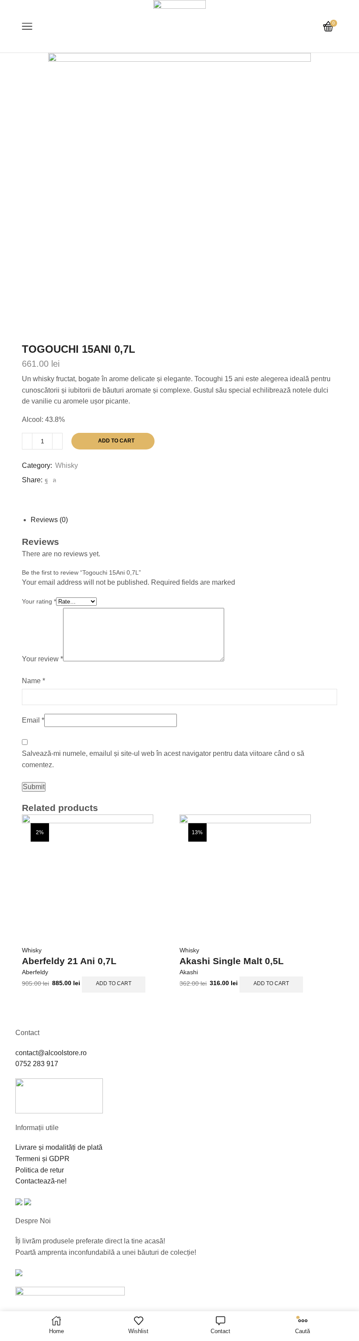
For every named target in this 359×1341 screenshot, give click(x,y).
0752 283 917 (36, 1063)
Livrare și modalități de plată (58, 1147)
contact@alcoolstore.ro (51, 1053)
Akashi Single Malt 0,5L (232, 961)
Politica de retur (39, 1170)
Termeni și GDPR (42, 1158)
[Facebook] (46, 480)
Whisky (66, 465)
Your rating (39, 601)
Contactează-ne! (41, 1181)
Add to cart (116, 441)
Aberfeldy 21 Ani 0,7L (69, 961)
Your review (42, 659)
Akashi (189, 972)
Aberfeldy (35, 972)
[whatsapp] (53, 480)
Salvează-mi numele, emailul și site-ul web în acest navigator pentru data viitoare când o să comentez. (163, 759)
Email (33, 720)
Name (33, 681)
